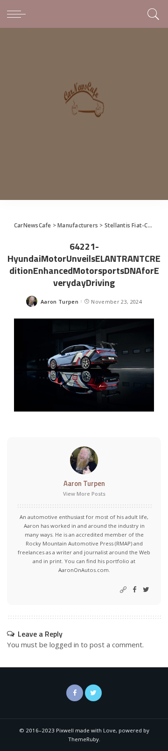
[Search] (152, 14)
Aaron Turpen (59, 301)
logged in (64, 644)
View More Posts (84, 493)
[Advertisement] (84, 116)
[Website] (123, 590)
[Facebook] (134, 590)
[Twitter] (146, 590)
